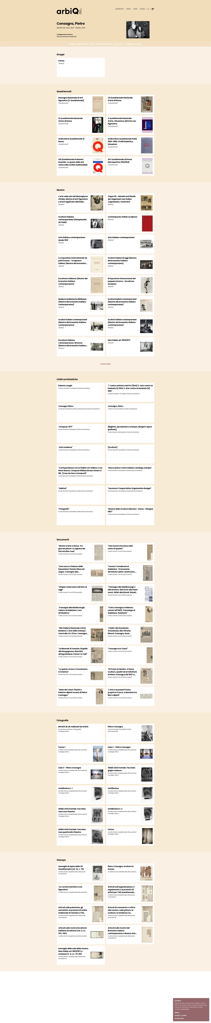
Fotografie (129, 44)
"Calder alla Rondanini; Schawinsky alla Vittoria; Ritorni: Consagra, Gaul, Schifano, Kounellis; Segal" (120, 631)
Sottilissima (113, 788)
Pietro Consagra (115, 726)
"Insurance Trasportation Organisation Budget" (129, 488)
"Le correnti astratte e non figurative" (70, 888)
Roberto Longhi (65, 385)
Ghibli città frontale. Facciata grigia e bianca (121, 769)
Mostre (128, 9)
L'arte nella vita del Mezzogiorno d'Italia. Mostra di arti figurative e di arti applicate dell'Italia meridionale (73, 199)
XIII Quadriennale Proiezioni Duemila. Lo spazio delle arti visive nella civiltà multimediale (72, 162)
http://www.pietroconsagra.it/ (66, 36)
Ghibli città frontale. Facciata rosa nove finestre (72, 810)
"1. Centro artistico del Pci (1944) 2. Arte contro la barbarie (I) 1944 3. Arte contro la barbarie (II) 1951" (130, 388)
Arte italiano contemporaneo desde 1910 (71, 238)
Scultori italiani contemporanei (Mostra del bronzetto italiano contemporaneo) (122, 302)
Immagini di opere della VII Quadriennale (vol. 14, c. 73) (71, 867)
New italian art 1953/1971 (119, 340)
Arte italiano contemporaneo (121, 237)
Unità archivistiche (104, 44)
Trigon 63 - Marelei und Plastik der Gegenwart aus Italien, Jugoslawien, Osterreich (122, 199)
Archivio (142, 9)
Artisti (135, 9)
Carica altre (105, 364)
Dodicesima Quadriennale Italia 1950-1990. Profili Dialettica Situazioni (122, 142)
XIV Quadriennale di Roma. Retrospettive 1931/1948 (120, 160)
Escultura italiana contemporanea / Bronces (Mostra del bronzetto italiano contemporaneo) (72, 343)
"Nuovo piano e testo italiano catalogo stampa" (130, 468)
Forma (61, 61)
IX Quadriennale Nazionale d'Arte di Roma (70, 119)
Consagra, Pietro (115, 406)
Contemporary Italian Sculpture (122, 217)
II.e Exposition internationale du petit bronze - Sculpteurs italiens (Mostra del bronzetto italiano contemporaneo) (72, 261)
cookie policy (185, 1009)
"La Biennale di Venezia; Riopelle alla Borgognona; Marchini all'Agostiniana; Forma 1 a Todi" (73, 651)
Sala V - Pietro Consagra (119, 747)
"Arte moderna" (65, 447)
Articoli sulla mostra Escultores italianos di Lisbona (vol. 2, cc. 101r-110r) (72, 931)
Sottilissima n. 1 (65, 788)
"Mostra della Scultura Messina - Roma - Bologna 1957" (130, 510)
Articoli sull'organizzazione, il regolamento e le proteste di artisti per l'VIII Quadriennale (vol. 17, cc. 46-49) (121, 890)
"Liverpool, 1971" (65, 427)
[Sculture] (112, 447)
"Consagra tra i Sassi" (118, 648)
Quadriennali (119, 9)
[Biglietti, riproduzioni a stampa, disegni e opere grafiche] (130, 428)
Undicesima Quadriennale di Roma (71, 140)
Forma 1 (61, 747)
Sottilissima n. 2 (115, 809)
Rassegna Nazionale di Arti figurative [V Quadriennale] (71, 99)
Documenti (118, 44)
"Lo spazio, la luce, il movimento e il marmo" (72, 670)
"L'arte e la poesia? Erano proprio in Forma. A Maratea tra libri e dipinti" (122, 692)
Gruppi (72, 44)
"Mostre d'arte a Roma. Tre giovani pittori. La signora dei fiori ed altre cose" (71, 549)
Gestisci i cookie (180, 1015)
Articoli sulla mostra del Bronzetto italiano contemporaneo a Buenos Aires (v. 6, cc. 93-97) (122, 931)
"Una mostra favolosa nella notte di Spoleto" (120, 547)
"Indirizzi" (62, 488)
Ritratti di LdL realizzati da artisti (73, 726)
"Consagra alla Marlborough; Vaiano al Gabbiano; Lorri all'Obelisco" (71, 610)
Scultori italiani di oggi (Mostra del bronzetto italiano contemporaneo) (122, 261)
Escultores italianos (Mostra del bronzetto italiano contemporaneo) (73, 281)
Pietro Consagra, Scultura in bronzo (121, 867)
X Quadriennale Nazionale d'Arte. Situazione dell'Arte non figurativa (122, 121)
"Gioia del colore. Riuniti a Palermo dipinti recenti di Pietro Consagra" (72, 692)
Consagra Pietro (65, 406)
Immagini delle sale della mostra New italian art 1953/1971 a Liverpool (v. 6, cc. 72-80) (73, 951)
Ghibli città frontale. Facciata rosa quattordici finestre (72, 830)
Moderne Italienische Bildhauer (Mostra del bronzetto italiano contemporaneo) (72, 302)
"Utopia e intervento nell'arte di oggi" (72, 588)
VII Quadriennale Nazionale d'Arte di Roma (120, 99)
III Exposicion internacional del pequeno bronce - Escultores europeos (122, 281)
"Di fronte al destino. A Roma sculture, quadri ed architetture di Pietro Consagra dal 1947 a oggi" (122, 672)
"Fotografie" (63, 509)
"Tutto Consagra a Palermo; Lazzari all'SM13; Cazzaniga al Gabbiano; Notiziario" (121, 610)
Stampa (138, 44)
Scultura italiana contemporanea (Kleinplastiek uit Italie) (72, 220)
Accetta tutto (179, 1018)
